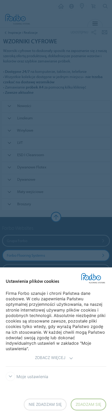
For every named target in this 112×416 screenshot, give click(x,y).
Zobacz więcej (50, 357)
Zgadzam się (88, 404)
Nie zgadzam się (45, 404)
